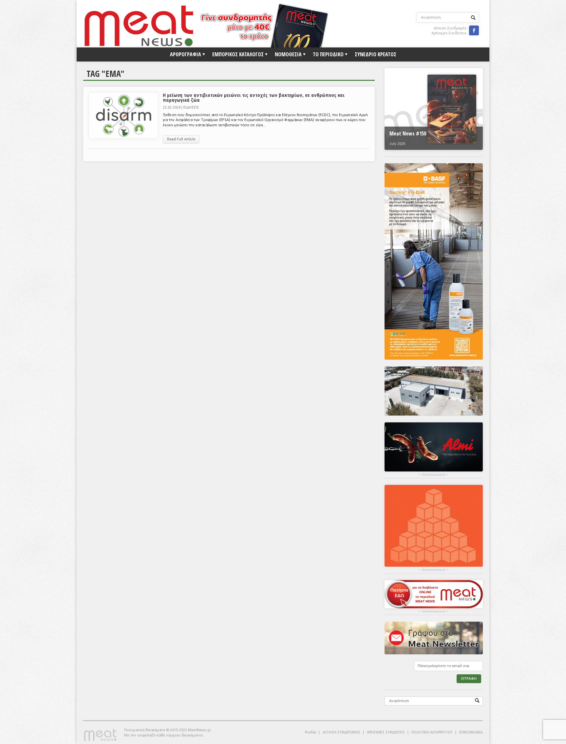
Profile (310, 732)
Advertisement (433, 475)
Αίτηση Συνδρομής (450, 28)
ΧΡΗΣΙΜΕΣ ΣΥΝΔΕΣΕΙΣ (386, 732)
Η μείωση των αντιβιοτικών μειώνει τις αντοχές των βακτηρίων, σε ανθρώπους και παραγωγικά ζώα (254, 97)
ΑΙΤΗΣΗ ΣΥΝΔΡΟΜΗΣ (341, 732)
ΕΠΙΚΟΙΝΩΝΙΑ (471, 732)
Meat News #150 (407, 133)
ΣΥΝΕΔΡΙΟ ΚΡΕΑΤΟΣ (375, 54)
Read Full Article (181, 139)
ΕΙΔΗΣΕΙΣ (191, 107)
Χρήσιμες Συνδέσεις (448, 33)
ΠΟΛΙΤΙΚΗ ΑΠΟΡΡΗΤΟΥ (432, 732)
